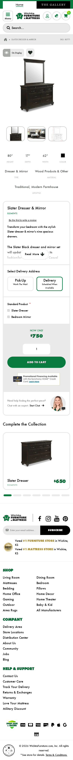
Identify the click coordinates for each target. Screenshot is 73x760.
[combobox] (36, 28)
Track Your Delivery (16, 687)
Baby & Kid (44, 605)
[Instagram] (48, 518)
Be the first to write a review (22, 220)
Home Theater (46, 599)
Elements (12, 213)
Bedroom (42, 583)
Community (10, 648)
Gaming (8, 599)
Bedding (8, 588)
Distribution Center (15, 638)
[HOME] (5, 39)
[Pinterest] (65, 518)
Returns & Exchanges (17, 692)
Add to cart (36, 362)
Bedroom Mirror (21, 317)
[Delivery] (49, 283)
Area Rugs (10, 610)
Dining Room (45, 577)
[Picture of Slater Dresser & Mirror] (15, 133)
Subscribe (55, 530)
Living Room (11, 577)
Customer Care (13, 681)
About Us (9, 643)
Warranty (9, 698)
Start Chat (35, 405)
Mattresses (10, 583)
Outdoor (9, 605)
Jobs (6, 654)
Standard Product (17, 304)
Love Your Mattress (16, 703)
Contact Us (10, 676)
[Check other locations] (20, 283)
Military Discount (14, 709)
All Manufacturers (48, 610)
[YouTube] (56, 518)
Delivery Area (12, 627)
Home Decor (45, 594)
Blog (6, 659)
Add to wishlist (30, 52)
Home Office (11, 594)
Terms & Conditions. (56, 755)
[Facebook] (39, 518)
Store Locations (13, 632)
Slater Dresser (19, 310)
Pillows (41, 588)
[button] (8, 495)
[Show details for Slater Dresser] (36, 453)
